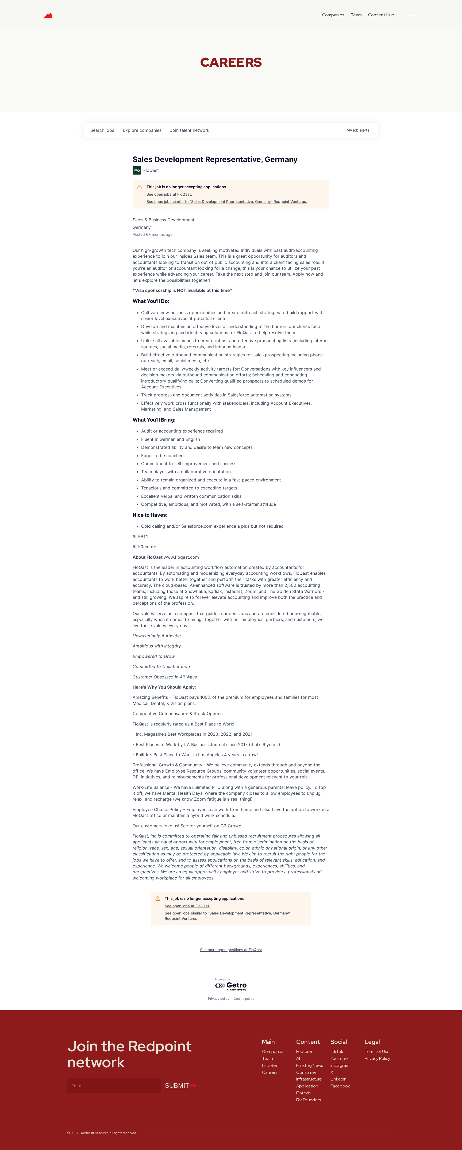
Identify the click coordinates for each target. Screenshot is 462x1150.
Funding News (309, 1065)
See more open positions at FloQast (231, 949)
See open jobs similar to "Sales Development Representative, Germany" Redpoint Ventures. (227, 201)
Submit (177, 1085)
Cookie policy (244, 999)
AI (298, 1058)
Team (356, 15)
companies (142, 130)
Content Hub (381, 15)
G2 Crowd (231, 825)
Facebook (340, 1086)
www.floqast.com (181, 557)
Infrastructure (309, 1079)
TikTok (336, 1051)
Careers (269, 1072)
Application (307, 1086)
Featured (305, 1051)
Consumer (306, 1072)
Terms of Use (377, 1051)
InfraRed (270, 1065)
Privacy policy (218, 999)
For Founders (308, 1100)
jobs (102, 130)
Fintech (303, 1093)
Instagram (339, 1065)
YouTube (339, 1058)
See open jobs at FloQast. (169, 194)
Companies (333, 15)
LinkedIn (338, 1079)
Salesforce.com (197, 526)
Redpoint (48, 17)
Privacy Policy (377, 1058)
